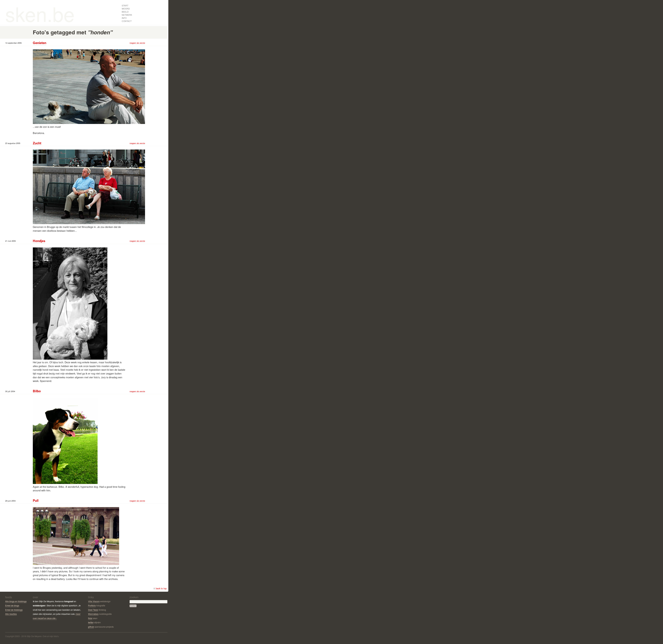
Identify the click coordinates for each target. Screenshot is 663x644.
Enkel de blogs (12, 605)
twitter (91, 622)
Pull (36, 500)
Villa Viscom (94, 601)
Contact (127, 21)
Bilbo (37, 391)
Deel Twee (93, 609)
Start (125, 5)
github (91, 626)
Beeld (125, 11)
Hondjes (39, 240)
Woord (126, 8)
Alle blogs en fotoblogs (16, 601)
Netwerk (127, 14)
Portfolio (92, 605)
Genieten (39, 42)
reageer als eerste (137, 42)
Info (124, 17)
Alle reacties (11, 613)
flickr (90, 618)
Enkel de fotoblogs (14, 609)
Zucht (37, 143)
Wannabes (93, 613)
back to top (160, 588)
